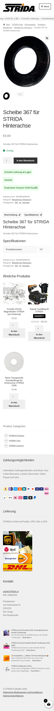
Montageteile (30, 24)
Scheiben (41, 24)
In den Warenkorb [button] (14, 333)
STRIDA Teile (17, 24)
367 (16, 203)
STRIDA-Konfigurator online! (21, 666)
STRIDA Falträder (16, 436)
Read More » (27, 637)
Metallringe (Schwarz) (23, 28)
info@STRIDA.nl (11, 591)
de (20, 203)
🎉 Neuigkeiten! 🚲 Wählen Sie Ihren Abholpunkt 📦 (29, 656)
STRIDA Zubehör (16, 446)
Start (8, 24)
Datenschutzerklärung (13, 696)
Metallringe (7, 28)
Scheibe (26, 203)
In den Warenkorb (25, 160)
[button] (47, 38)
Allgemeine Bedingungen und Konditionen (23, 692)
